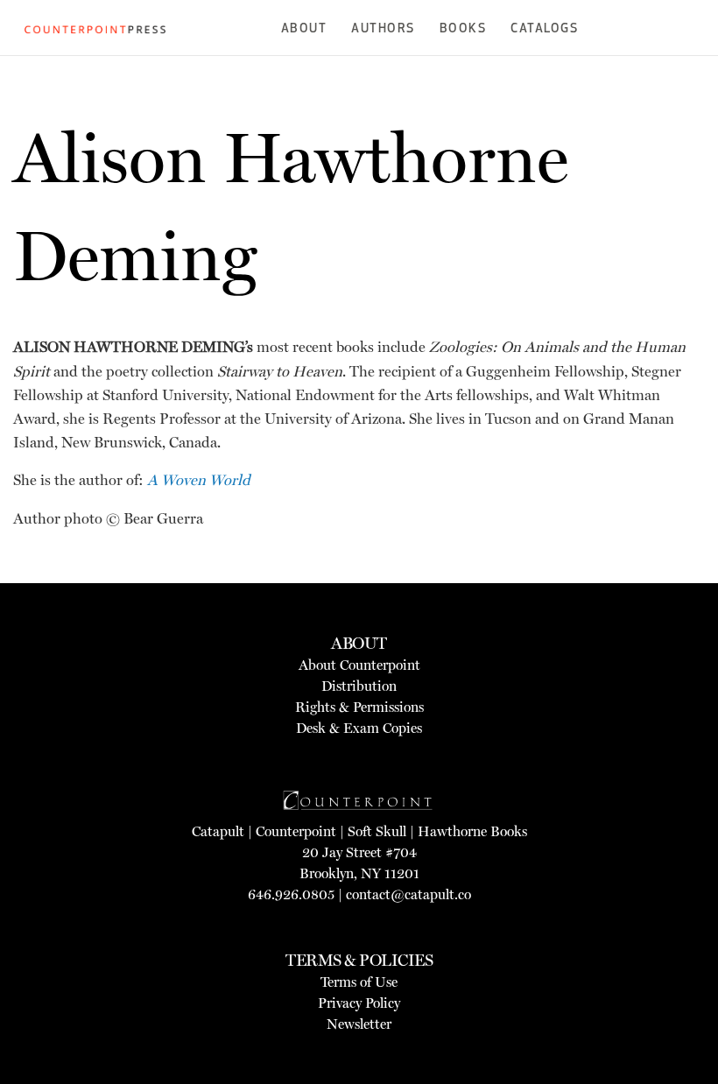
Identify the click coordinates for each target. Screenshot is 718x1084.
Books (463, 29)
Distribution (359, 686)
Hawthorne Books (472, 831)
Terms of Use (359, 982)
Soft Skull (377, 831)
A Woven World (201, 480)
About (304, 29)
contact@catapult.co (408, 894)
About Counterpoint (359, 665)
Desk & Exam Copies (359, 728)
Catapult (218, 831)
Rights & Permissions (359, 707)
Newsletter (359, 1024)
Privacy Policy (359, 1003)
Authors (383, 29)
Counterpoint (296, 831)
